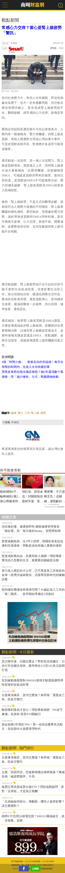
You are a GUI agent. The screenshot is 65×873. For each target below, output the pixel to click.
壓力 (20, 413)
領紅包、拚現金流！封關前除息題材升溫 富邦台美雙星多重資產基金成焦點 (32, 497)
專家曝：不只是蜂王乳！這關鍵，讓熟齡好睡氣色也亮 (54, 497)
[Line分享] (36, 868)
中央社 (12, 52)
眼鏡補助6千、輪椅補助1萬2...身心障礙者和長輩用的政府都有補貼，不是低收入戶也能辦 (10, 497)
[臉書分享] (24, 868)
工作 (27, 413)
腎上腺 (35, 413)
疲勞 (43, 413)
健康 (13, 413)
